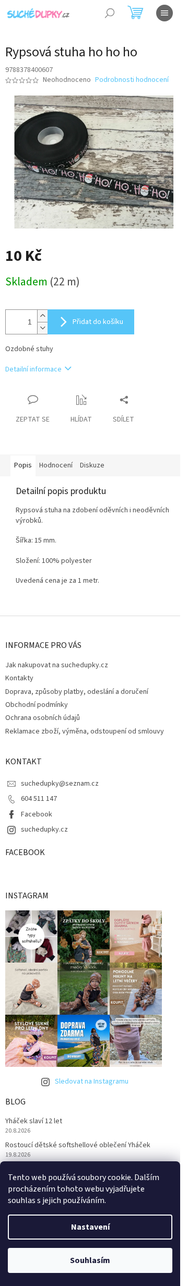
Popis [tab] (23, 465)
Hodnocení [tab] (56, 465)
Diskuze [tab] (92, 465)
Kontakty (19, 678)
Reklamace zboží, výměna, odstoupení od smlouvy (84, 731)
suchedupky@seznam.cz (60, 783)
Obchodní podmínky (36, 705)
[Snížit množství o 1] (42, 328)
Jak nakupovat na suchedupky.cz (56, 665)
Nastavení (90, 1227)
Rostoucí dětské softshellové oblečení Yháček (77, 1145)
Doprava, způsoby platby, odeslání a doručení (76, 692)
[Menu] (164, 13)
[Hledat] (109, 13)
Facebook (36, 814)
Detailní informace (33, 369)
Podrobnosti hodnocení (132, 80)
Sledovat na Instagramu (91, 1081)
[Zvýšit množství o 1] (42, 316)
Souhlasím (90, 1260)
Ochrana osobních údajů (42, 718)
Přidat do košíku (98, 322)
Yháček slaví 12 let (33, 1121)
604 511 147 (39, 799)
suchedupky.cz (44, 829)
